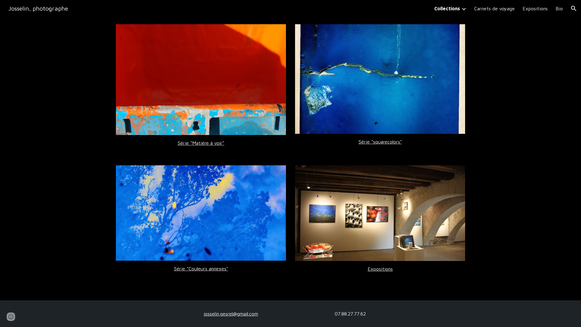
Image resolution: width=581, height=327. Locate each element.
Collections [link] (447, 8)
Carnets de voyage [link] (494, 8)
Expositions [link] (535, 8)
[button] (573, 8)
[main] (201, 143)
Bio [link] (559, 8)
